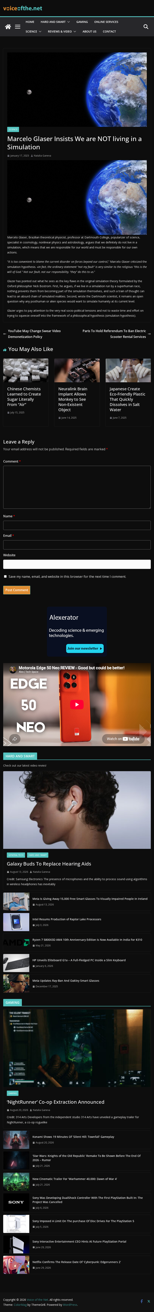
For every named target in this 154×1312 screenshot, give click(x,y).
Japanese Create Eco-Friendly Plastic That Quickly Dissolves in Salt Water (127, 399)
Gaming (82, 22)
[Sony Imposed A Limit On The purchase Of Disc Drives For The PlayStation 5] (16, 1224)
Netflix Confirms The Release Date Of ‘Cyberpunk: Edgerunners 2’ (76, 1262)
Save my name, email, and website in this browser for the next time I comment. (67, 576)
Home (30, 22)
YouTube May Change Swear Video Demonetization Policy (34, 334)
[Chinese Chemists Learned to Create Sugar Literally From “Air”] (25, 361)
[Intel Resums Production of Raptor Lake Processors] (16, 922)
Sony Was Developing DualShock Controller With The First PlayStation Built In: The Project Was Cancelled (87, 1200)
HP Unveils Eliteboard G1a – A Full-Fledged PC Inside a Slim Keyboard (79, 960)
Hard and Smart (53, 22)
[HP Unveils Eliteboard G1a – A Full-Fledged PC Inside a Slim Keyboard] (16, 963)
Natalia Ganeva (42, 155)
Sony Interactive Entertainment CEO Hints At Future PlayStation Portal (79, 1241)
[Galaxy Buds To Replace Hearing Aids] (77, 810)
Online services (106, 22)
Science (31, 31)
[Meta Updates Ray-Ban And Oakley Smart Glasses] (16, 983)
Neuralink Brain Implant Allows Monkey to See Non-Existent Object (72, 399)
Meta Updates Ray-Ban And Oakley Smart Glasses (65, 980)
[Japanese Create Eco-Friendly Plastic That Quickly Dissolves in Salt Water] (128, 361)
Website (9, 555)
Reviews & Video (60, 31)
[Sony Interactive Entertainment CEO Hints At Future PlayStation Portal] (16, 1244)
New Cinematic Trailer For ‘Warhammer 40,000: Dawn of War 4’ (74, 1179)
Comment (12, 461)
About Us (89, 31)
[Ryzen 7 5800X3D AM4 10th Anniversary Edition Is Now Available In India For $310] (16, 943)
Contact (109, 31)
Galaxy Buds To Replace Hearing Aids (49, 863)
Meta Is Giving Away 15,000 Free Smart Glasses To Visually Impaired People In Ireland (90, 899)
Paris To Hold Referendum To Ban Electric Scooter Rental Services (114, 334)
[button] (68, 22)
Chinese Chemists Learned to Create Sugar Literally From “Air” (24, 396)
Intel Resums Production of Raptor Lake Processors (66, 919)
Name (9, 516)
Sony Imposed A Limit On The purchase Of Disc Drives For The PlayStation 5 (83, 1221)
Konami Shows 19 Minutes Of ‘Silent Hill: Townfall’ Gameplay (73, 1137)
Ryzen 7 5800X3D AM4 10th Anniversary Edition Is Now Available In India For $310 (87, 940)
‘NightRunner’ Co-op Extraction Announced (56, 1101)
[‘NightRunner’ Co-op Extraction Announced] (77, 1048)
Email (8, 535)
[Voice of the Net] (8, 27)
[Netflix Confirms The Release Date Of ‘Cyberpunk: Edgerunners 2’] (16, 1265)
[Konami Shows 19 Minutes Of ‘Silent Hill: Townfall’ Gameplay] (16, 1140)
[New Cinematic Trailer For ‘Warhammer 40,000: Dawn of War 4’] (16, 1182)
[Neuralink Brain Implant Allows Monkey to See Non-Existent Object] (76, 361)
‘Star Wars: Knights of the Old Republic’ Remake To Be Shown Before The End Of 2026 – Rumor (86, 1158)
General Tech (15, 855)
